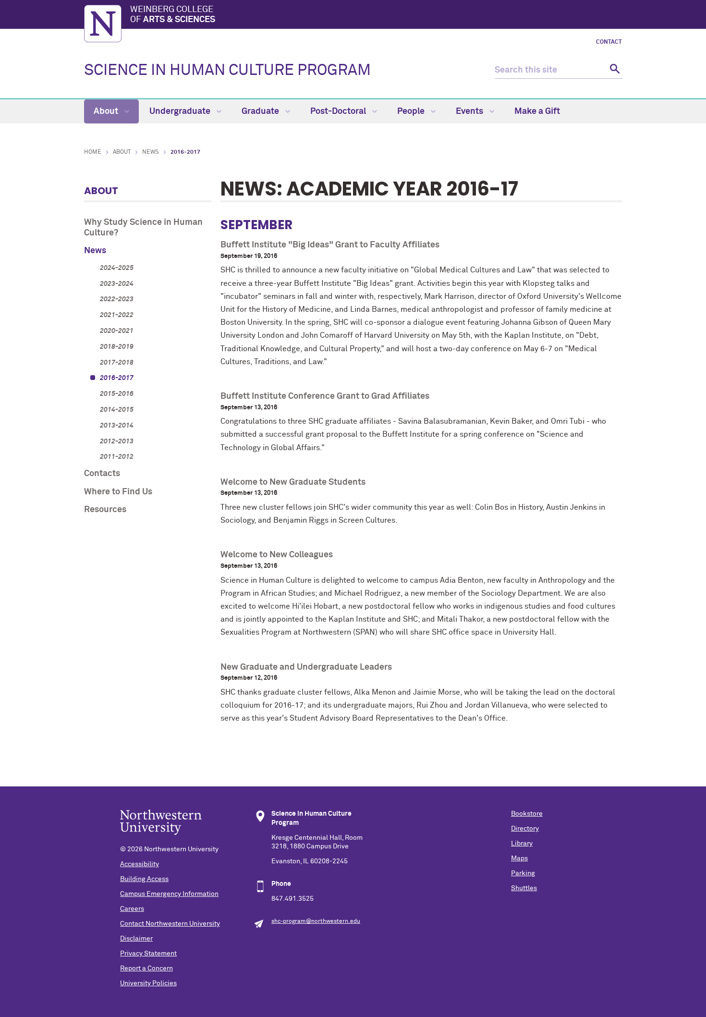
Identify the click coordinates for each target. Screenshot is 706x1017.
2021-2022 (117, 315)
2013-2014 (117, 425)
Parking (523, 873)
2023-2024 (117, 284)
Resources (105, 509)
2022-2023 (117, 299)
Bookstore (527, 813)
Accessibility (139, 864)
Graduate (261, 111)
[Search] (613, 70)
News (150, 152)
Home (92, 152)
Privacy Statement (148, 953)
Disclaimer (136, 938)
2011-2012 (117, 456)
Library (522, 843)
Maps (519, 858)
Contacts (102, 473)
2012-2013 (117, 441)
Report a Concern (146, 968)
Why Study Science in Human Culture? (143, 227)
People (411, 111)
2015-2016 (117, 394)
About (107, 111)
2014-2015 (117, 409)
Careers (132, 909)
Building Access (144, 879)
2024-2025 (117, 268)
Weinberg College (172, 15)
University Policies (148, 983)
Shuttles (524, 888)
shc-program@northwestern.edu (315, 921)
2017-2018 (117, 362)
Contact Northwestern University (170, 923)
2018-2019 (117, 346)
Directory (525, 828)
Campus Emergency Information (169, 894)
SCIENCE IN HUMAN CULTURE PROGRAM (227, 70)
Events (470, 111)
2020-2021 (117, 331)
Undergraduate (180, 111)
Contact (609, 42)
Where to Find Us (118, 492)
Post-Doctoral (339, 111)
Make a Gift (537, 111)
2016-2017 (117, 378)
